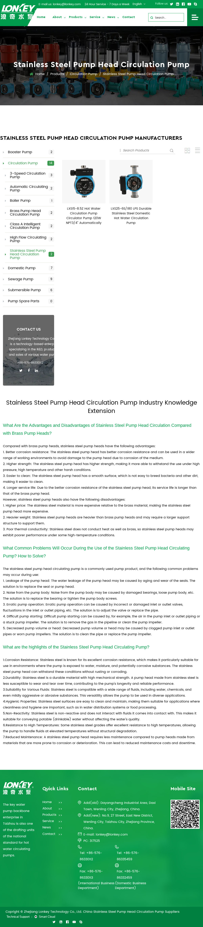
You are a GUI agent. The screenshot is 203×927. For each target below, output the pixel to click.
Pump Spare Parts (30, 301)
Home (41, 17)
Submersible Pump (30, 290)
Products (75, 17)
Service (95, 17)
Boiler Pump (31, 200)
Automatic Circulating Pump (31, 188)
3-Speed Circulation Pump (31, 175)
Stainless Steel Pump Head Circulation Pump (31, 254)
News (111, 17)
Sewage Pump (30, 279)
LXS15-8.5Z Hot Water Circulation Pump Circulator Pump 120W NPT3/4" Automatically (84, 215)
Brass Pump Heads (30, 433)
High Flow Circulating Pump (31, 239)
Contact (128, 17)
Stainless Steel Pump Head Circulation (133, 425)
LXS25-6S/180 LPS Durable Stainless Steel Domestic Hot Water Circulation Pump (131, 215)
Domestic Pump (30, 268)
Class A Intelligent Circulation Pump (31, 226)
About (57, 17)
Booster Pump (30, 152)
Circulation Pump (83, 74)
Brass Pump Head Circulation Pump (31, 212)
